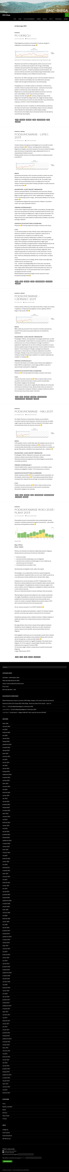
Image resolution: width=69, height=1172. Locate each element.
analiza (22, 119)
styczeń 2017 (6, 1029)
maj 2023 (5, 819)
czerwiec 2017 (6, 1014)
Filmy (4, 1103)
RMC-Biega (6, 15)
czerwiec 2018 (6, 981)
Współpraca (58, 19)
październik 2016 (7, 1038)
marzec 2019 (6, 957)
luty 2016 (5, 1062)
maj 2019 (5, 951)
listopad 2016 (6, 1035)
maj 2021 (5, 879)
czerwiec (33, 396)
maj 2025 (5, 759)
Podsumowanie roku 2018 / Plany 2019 (34, 511)
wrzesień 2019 (6, 939)
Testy (50, 19)
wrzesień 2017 (6, 1008)
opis (34, 119)
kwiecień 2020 (6, 918)
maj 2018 (5, 984)
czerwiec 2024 (6, 786)
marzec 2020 (6, 921)
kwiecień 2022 (6, 858)
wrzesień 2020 (6, 903)
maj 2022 (5, 855)
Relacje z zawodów (7, 1106)
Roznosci (17, 32)
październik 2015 (7, 1074)
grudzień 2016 (6, 1032)
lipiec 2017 (5, 1011)
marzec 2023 (6, 825)
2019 (17, 119)
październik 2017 (7, 1005)
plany (30, 657)
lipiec (32, 281)
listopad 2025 (6, 741)
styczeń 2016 (6, 1065)
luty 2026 (5, 735)
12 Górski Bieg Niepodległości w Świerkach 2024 (20, 706)
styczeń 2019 (6, 963)
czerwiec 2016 (6, 1050)
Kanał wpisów (6, 1132)
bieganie (29, 119)
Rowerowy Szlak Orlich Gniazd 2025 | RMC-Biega (15, 703)
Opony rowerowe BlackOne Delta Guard (13, 683)
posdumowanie (40, 281)
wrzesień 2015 (6, 1077)
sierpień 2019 (6, 942)
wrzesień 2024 (6, 777)
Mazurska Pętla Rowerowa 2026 (11, 680)
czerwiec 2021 (6, 876)
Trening (39, 19)
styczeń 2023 (6, 831)
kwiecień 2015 (6, 1092)
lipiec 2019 (5, 945)
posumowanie (41, 119)
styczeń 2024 (6, 801)
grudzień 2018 (6, 966)
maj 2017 (5, 1017)
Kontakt (66, 19)
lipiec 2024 (5, 783)
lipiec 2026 (5, 723)
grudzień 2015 (6, 1068)
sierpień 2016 (6, 1044)
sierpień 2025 (6, 750)
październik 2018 (7, 972)
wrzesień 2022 (6, 843)
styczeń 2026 (6, 738)
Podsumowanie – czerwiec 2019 (27, 297)
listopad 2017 (6, 1002)
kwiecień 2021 (6, 882)
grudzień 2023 (6, 804)
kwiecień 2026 (6, 732)
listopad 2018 (6, 969)
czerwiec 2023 (6, 816)
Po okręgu (23, 35)
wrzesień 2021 (6, 870)
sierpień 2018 (6, 978)
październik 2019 (7, 936)
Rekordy (45, 19)
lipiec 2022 (5, 849)
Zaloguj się (5, 1129)
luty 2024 (5, 798)
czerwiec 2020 (6, 912)
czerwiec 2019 (6, 948)
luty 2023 (5, 828)
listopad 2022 (6, 837)
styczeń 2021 (6, 891)
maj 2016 (5, 1053)
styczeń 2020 (6, 927)
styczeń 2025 (6, 768)
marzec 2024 (6, 795)
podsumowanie (42, 396)
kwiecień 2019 (6, 954)
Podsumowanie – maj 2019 (34, 411)
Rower (4, 1109)
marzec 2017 (6, 1023)
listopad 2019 (6, 933)
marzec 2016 (6, 1059)
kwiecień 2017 (6, 1020)
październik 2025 (7, 744)
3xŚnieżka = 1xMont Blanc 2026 (11, 677)
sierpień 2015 (6, 1080)
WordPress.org (6, 1138)
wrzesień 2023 (6, 810)
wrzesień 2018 (6, 975)
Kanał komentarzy (7, 1135)
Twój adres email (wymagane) (10, 1154)
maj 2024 (5, 789)
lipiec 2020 (5, 909)
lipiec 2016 (5, 1047)
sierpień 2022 (6, 846)
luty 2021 (5, 888)
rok (48, 119)
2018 (17, 657)
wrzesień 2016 (6, 1041)
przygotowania (20, 398)
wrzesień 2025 (6, 747)
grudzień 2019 (6, 930)
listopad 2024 (6, 771)
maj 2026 (5, 729)
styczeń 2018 (6, 996)
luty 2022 (5, 864)
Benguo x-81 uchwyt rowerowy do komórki (42, 700)
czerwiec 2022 (6, 852)
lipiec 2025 (5, 753)
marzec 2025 (6, 762)
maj (32, 495)
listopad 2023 (6, 807)
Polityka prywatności (29, 19)
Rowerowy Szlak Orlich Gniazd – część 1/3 (40, 703)
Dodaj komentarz (31, 38)
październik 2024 (7, 774)
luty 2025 (5, 765)
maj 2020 (5, 915)
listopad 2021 (6, 867)
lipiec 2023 (5, 813)
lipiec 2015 (5, 1083)
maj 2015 (5, 1089)
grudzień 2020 (6, 894)
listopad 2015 (6, 1071)
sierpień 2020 (6, 906)
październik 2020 (7, 900)
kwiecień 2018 (6, 987)
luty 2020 (5, 924)
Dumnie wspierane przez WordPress (21, 1170)
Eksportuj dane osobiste (10, 1151)
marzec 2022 (6, 861)
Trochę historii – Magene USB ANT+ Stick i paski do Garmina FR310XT (28, 712)
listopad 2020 (6, 897)
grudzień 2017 (6, 999)
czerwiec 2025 (6, 756)
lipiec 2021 (5, 873)
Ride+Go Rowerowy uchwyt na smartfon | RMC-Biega (16, 700)
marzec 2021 (6, 885)
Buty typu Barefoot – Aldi (9, 689)
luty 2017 (5, 1026)
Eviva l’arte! (6, 686)
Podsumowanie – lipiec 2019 (32, 136)
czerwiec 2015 (6, 1086)
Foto (15, 19)
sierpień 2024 (6, 780)
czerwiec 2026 (6, 726)
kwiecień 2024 (6, 792)
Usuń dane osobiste (9, 1152)
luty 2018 (5, 993)
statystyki (49, 281)
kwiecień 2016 (6, 1056)
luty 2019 (5, 960)
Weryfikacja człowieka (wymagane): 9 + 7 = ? (14, 1158)
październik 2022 (7, 840)
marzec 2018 (6, 990)
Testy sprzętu (6, 1115)
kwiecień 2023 (6, 822)
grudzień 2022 (6, 834)
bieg (21, 281)
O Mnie (19, 19)
